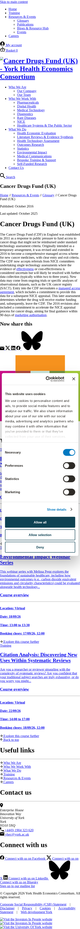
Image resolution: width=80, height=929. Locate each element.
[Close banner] (73, 378)
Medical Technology (31, 110)
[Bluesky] (32, 349)
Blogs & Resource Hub (33, 28)
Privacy (27, 908)
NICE (21, 121)
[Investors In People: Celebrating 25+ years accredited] (26, 923)
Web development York (36, 912)
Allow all (40, 522)
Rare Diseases (26, 118)
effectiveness (25, 269)
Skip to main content (14, 2)
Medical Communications (34, 156)
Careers (14, 36)
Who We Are (17, 87)
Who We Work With (22, 98)
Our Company (26, 91)
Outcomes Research (30, 144)
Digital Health (26, 106)
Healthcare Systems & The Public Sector (44, 125)
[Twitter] (8, 349)
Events (21, 32)
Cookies (45, 908)
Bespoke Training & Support (36, 160)
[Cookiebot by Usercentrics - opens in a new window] (47, 379)
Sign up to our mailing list (17, 886)
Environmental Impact (32, 152)
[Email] (2, 349)
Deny (40, 547)
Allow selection (40, 534)
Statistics (23, 148)
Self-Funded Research (32, 164)
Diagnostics (25, 114)
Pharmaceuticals (28, 102)
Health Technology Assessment (38, 141)
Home (13, 9)
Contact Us (16, 168)
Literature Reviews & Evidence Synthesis (45, 137)
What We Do (17, 129)
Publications (25, 24)
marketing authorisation (31, 315)
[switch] (69, 465)
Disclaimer (7, 908)
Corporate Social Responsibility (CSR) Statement (33, 904)
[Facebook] (18, 349)
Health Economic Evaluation (36, 133)
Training (14, 13)
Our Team (24, 95)
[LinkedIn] (13, 349)
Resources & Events (22, 17)
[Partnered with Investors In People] (26, 919)
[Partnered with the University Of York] (26, 927)
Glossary (23, 20)
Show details (56, 509)
